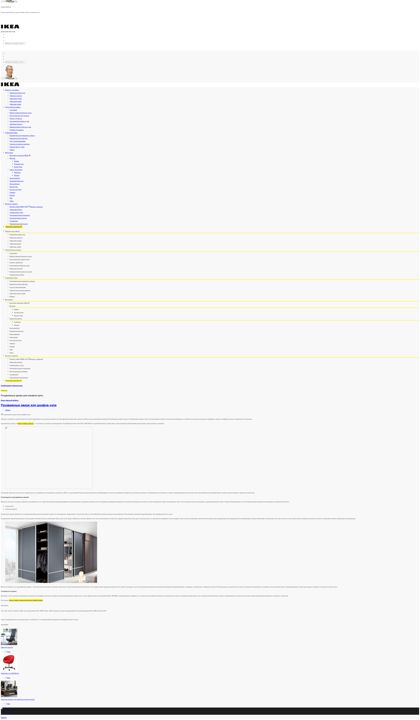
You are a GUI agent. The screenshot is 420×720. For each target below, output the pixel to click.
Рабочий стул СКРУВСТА (10, 673)
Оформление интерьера (19, 224)
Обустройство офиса (13, 107)
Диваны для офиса (17, 130)
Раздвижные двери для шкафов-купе (29, 405)
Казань (12, 195)
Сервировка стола (16, 212)
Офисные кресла (16, 124)
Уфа (11, 198)
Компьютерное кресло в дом (20, 127)
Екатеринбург (15, 178)
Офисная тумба (15, 104)
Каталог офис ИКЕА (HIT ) (26, 207)
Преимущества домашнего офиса (22, 135)
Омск (12, 201)
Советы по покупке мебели (20, 144)
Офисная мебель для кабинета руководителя (18, 699)
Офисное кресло (16, 96)
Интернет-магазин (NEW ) (20, 155)
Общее (12, 150)
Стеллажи (13, 110)
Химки (16, 161)
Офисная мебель (16, 210)
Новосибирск (15, 184)
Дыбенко (17, 172)
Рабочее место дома (17, 147)
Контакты (8, 713)
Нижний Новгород (17, 181)
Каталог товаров (11, 204)
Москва (12, 158)
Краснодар (14, 187)
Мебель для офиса (12, 90)
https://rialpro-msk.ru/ (26, 423)
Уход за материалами (17, 141)
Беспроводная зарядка (18, 218)
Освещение (14, 221)
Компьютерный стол (17, 93)
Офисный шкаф (15, 101)
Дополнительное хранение (20, 215)
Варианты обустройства (18, 138)
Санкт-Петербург (16, 170)
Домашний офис (11, 133)
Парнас (16, 175)
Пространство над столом (19, 116)
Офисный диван (16, 98)
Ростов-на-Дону (16, 190)
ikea (8, 652)
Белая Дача (18, 167)
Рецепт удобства (16, 118)
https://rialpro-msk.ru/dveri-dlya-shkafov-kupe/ (26, 600)
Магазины (9, 153)
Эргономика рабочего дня (19, 121)
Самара (12, 192)
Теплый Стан (19, 164)
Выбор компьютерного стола (21, 113)
